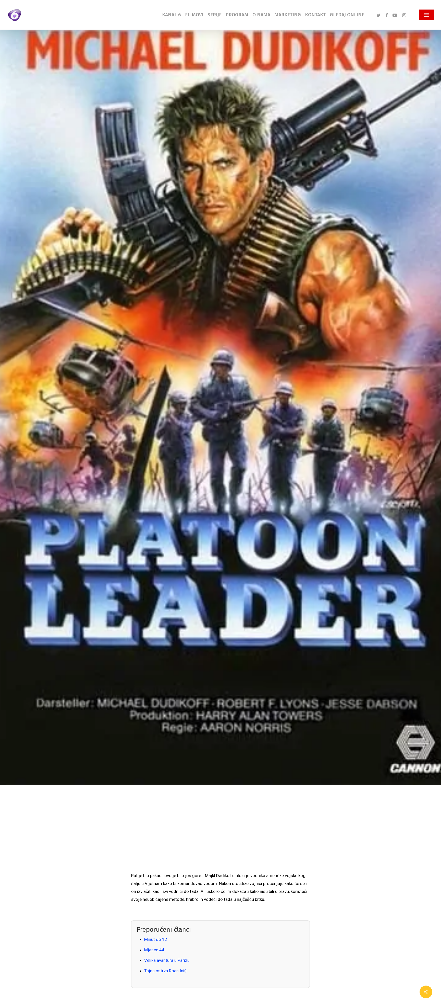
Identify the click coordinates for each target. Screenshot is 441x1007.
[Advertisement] (220, 833)
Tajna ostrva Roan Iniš (165, 970)
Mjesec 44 (154, 949)
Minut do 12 (155, 939)
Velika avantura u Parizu (167, 960)
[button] (426, 15)
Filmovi (68, 461)
